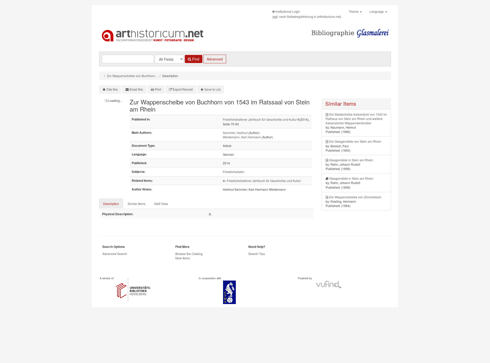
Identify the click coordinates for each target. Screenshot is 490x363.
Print (158, 89)
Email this (136, 89)
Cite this (112, 89)
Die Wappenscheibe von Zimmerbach (355, 197)
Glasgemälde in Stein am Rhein (351, 160)
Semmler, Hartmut (235, 132)
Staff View (161, 203)
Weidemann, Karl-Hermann (242, 137)
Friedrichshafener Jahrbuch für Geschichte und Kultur (260, 119)
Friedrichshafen (233, 172)
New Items (182, 258)
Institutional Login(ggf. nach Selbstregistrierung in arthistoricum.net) (306, 14)
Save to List (212, 89)
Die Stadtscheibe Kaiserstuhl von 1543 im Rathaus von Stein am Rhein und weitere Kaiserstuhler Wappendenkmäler (356, 118)
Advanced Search (114, 253)
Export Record (183, 89)
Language (377, 11)
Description (111, 203)
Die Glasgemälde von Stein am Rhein (355, 141)
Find (195, 59)
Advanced (215, 59)
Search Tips (256, 253)
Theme (354, 11)
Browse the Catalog (189, 253)
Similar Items (136, 203)
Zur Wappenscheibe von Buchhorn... (132, 76)
